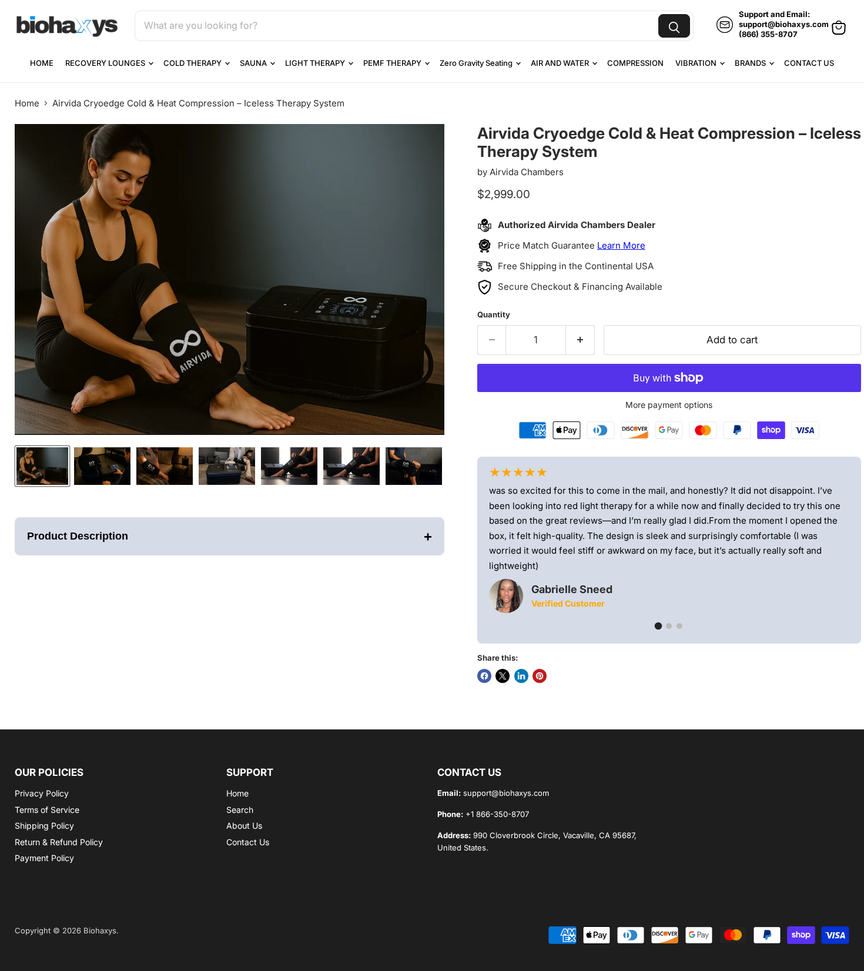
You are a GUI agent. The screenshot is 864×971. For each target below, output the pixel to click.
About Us (244, 826)
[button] (42, 466)
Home (27, 103)
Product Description (229, 536)
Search (239, 810)
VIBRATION (696, 63)
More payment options (668, 405)
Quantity (493, 314)
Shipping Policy (44, 826)
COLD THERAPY (193, 63)
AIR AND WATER (561, 63)
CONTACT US (809, 63)
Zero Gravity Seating (477, 63)
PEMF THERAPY (393, 63)
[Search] (674, 26)
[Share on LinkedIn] (521, 676)
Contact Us (247, 842)
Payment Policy (44, 858)
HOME (41, 63)
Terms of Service (47, 810)
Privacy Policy (42, 793)
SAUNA (254, 63)
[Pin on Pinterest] (540, 676)
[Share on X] (502, 676)
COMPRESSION (635, 63)
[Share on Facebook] (484, 676)
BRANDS (751, 63)
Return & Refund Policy (59, 842)
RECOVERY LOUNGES (106, 63)
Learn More (621, 245)
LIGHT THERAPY (316, 63)
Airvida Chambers (527, 172)
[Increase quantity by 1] (580, 340)
